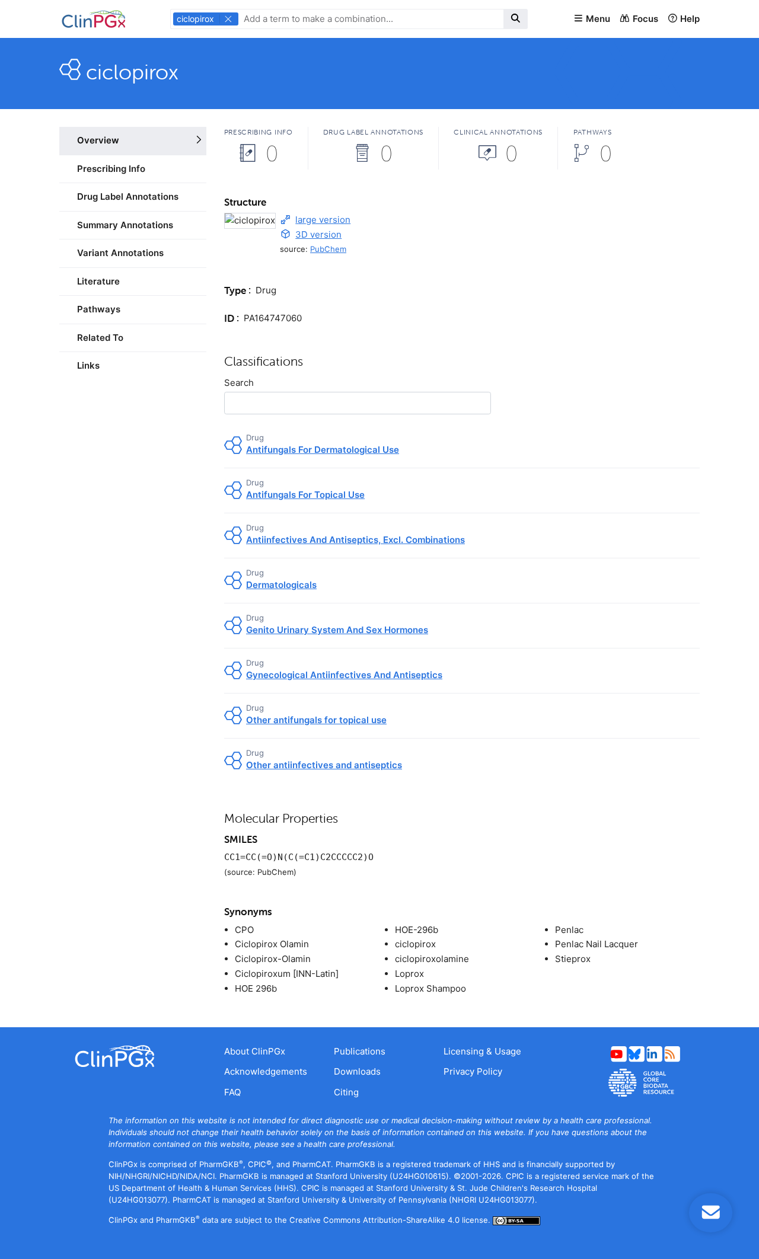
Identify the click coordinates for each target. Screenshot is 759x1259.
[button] (592, 19)
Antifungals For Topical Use (305, 494)
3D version (318, 234)
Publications (359, 1051)
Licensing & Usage (482, 1051)
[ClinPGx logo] (132, 1056)
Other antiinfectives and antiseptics (324, 765)
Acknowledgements (265, 1071)
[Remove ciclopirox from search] (228, 19)
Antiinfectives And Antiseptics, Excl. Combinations (355, 539)
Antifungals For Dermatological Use (322, 449)
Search (239, 382)
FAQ (232, 1092)
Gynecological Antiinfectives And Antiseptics (344, 674)
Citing (346, 1092)
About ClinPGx (254, 1051)
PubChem (328, 249)
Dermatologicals (281, 584)
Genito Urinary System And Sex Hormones (337, 629)
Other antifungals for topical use (316, 720)
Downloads (357, 1071)
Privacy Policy (473, 1071)
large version (322, 219)
